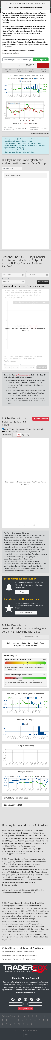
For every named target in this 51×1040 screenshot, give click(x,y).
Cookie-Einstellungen (24, 44)
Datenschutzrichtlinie (10, 53)
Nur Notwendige (24, 59)
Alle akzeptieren (40, 59)
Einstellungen (9, 59)
